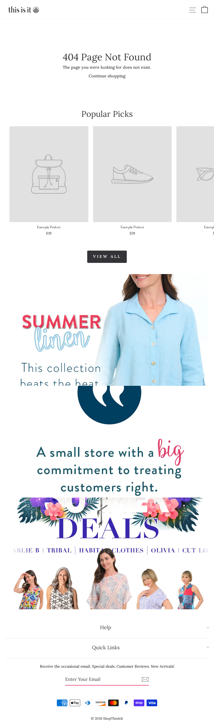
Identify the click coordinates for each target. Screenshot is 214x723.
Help (105, 627)
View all (107, 256)
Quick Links (106, 647)
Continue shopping (107, 76)
